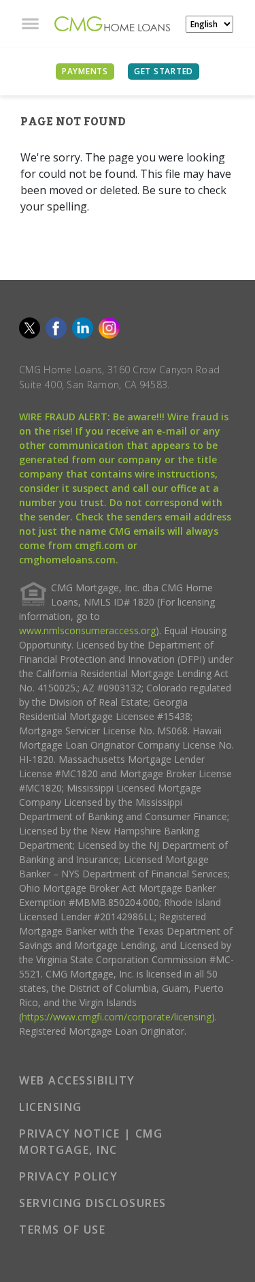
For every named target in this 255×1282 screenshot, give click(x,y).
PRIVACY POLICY (68, 1176)
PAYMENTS (85, 71)
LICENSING (50, 1106)
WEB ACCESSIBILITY (77, 1080)
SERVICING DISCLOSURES (93, 1202)
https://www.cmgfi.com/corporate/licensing (116, 1016)
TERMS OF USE (62, 1229)
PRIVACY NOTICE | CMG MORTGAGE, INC (91, 1141)
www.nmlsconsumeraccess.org (87, 630)
